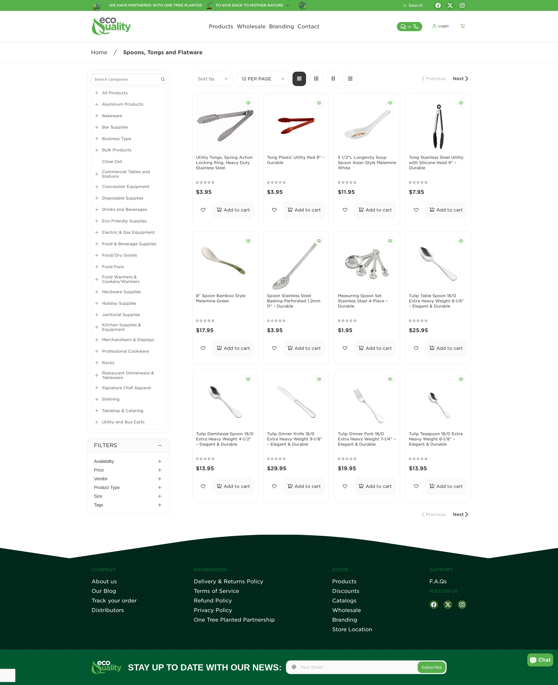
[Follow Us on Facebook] (433, 604)
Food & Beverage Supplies (129, 244)
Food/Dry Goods (119, 255)
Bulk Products (116, 150)
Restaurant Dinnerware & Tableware (128, 375)
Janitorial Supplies (121, 314)
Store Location (352, 629)
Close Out (112, 161)
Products (221, 26)
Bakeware (112, 115)
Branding (281, 26)
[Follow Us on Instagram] (462, 604)
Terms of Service (216, 591)
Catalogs (344, 600)
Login (443, 26)
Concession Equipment (126, 186)
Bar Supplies (115, 127)
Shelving (111, 399)
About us (104, 581)
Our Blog (104, 591)
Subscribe (431, 667)
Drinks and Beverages (124, 209)
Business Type (116, 138)
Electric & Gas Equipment (128, 232)
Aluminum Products (122, 104)
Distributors (108, 610)
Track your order (114, 600)
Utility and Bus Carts (123, 422)
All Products (115, 93)
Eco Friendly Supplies (124, 221)
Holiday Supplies (119, 303)
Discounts (345, 591)
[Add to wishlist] (203, 210)
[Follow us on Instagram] (462, 5)
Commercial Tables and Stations (126, 174)
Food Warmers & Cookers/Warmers (121, 279)
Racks (108, 362)
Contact (308, 26)
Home (99, 52)
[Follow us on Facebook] (438, 5)
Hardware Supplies (121, 291)
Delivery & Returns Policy (228, 581)
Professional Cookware (125, 351)
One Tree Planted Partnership (234, 619)
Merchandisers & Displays (128, 339)
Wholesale (251, 26)
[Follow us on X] (450, 5)
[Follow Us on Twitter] (448, 604)
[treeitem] (128, 93)
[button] (128, 445)
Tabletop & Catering (122, 410)
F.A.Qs (438, 581)
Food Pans (113, 266)
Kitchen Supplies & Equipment (121, 327)
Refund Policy (213, 600)
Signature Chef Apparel (126, 388)
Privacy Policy (213, 610)
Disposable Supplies (122, 198)
